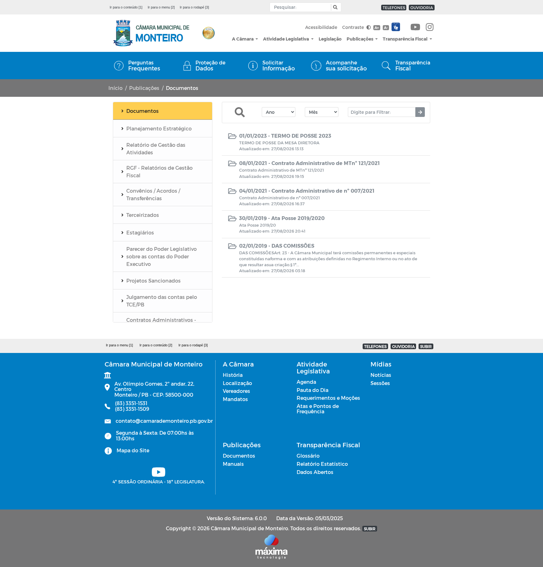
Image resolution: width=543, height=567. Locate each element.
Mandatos (235, 399)
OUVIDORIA (421, 7)
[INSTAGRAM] (430, 27)
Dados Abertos (315, 472)
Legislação (330, 38)
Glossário (308, 456)
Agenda (306, 382)
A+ (377, 27)
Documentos (239, 456)
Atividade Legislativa (286, 38)
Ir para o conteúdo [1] (126, 7)
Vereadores (236, 391)
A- (386, 27)
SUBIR (426, 346)
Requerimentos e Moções (328, 398)
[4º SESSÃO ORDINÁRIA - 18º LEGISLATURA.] (415, 27)
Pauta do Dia (312, 390)
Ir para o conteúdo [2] (156, 345)
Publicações (360, 38)
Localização (237, 383)
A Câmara (243, 38)
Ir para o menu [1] (119, 345)
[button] (334, 7)
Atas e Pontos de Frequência (318, 409)
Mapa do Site (133, 450)
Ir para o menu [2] (161, 7)
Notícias (380, 375)
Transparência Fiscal (405, 38)
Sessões (380, 383)
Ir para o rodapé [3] (194, 7)
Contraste (353, 27)
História (233, 375)
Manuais (233, 464)
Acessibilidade (321, 27)
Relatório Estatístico (322, 464)
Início (115, 88)
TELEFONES (394, 7)
